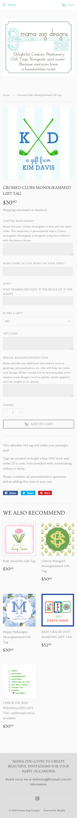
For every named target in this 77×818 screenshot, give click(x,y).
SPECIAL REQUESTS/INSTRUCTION (25, 357)
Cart (70, 5)
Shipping (9, 210)
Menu (12, 5)
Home (6, 95)
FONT (6, 283)
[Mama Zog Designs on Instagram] (37, 799)
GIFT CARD (10, 333)
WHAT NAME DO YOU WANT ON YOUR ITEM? (33, 263)
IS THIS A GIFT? (13, 313)
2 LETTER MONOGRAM (18, 221)
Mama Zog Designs (29, 810)
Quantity (8, 404)
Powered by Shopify (54, 810)
